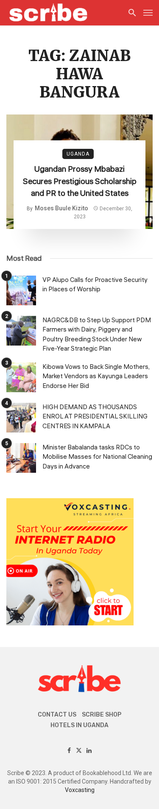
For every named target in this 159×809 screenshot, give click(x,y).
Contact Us (57, 714)
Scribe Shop (101, 714)
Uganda (78, 154)
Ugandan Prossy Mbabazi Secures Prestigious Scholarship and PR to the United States (80, 181)
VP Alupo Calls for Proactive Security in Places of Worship (95, 285)
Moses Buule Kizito (61, 208)
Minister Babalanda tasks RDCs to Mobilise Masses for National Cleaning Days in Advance (97, 457)
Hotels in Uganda (79, 725)
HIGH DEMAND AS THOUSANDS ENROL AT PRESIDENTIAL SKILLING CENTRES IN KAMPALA (95, 417)
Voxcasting (80, 790)
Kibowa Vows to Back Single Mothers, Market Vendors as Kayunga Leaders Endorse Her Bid (96, 377)
